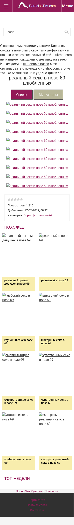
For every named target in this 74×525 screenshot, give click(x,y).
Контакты (37, 510)
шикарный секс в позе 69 (53, 341)
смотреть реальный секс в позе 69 (55, 460)
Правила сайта (37, 505)
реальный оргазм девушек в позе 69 (17, 281)
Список (21, 94)
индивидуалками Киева (41, 45)
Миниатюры (48, 94)
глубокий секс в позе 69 (18, 341)
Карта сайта (37, 500)
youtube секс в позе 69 (17, 460)
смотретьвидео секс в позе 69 (18, 401)
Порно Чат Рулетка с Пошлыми (37, 491)
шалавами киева (36, 64)
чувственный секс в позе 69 (54, 401)
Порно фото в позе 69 (37, 215)
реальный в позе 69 (54, 280)
